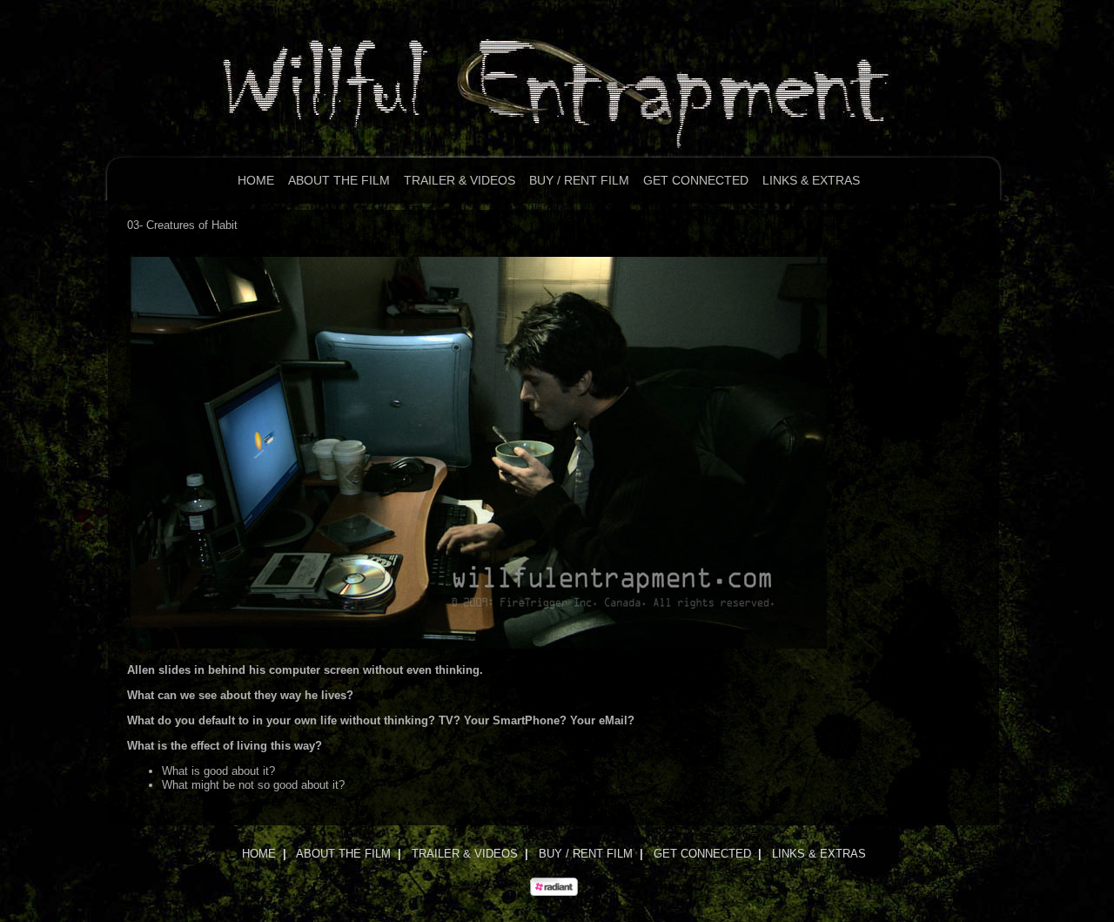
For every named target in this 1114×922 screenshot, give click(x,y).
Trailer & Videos (459, 180)
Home (256, 180)
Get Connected (695, 180)
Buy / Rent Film (579, 180)
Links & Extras (811, 180)
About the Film (339, 180)
